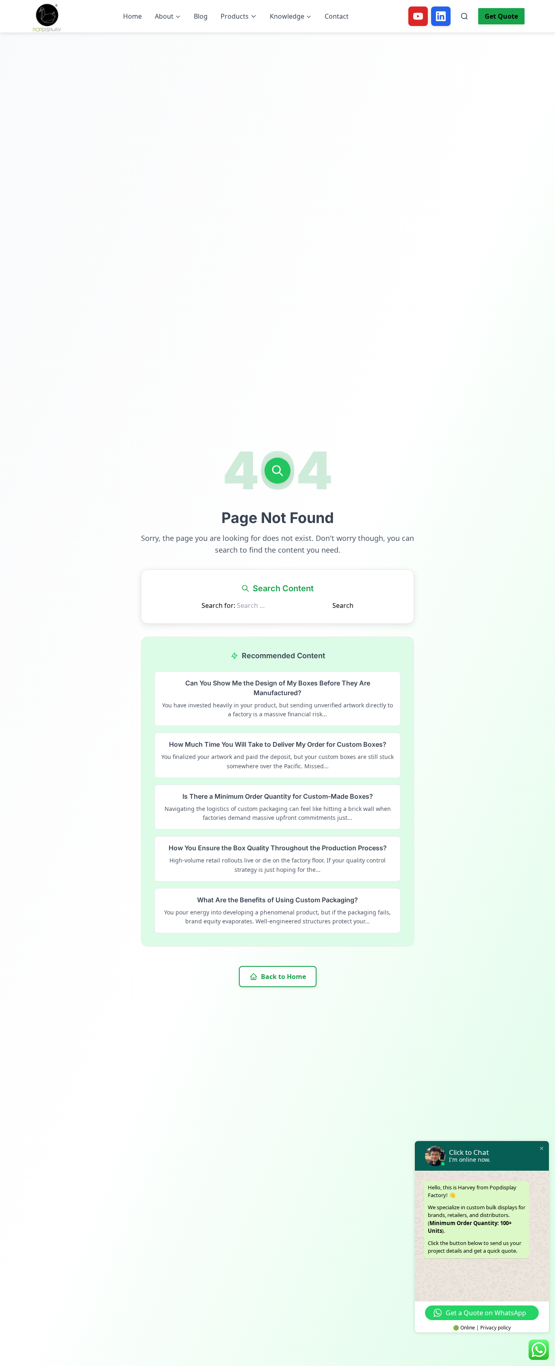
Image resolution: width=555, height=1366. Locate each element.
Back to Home (283, 976)
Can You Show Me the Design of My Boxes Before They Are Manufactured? (277, 688)
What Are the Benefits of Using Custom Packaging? (277, 900)
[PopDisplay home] (46, 16)
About (164, 16)
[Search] (464, 16)
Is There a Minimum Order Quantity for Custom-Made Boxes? (277, 796)
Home (132, 16)
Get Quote (501, 16)
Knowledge (287, 16)
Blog (201, 16)
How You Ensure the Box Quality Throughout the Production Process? (278, 848)
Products (235, 16)
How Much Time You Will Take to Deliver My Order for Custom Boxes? (277, 744)
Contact (337, 16)
